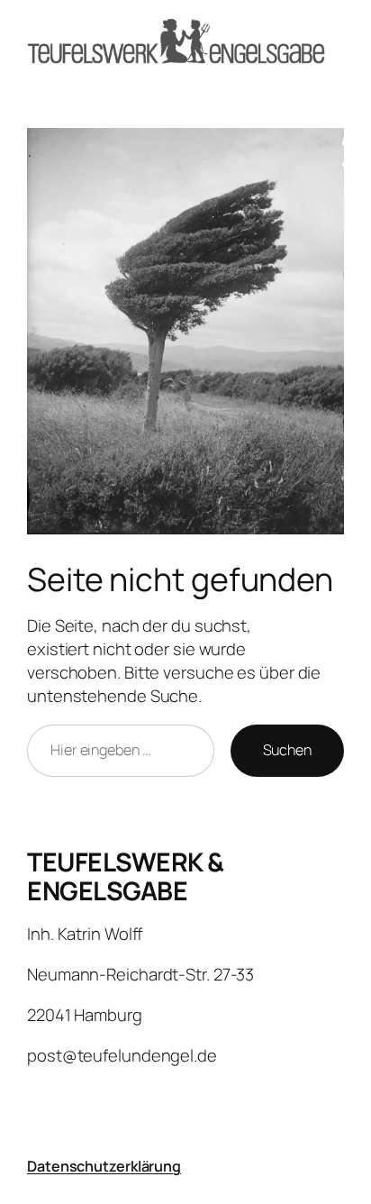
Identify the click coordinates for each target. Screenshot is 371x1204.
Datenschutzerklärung (104, 1166)
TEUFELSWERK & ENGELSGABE (125, 876)
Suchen (287, 750)
